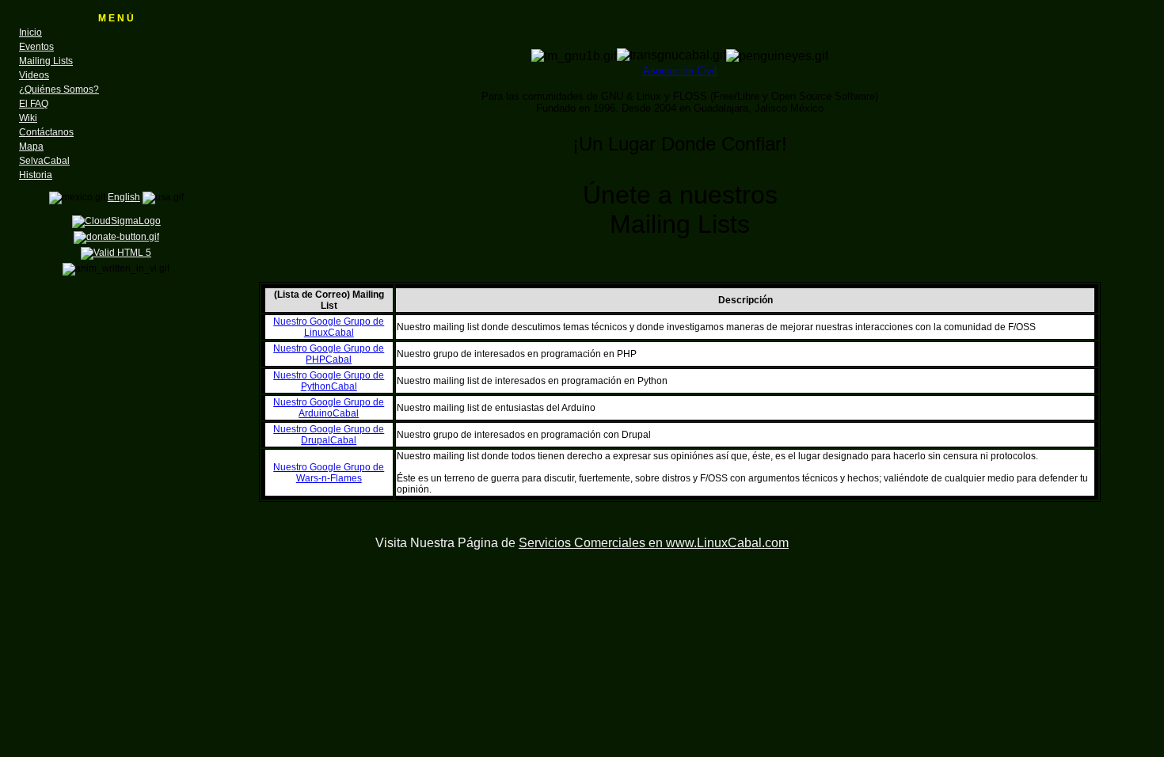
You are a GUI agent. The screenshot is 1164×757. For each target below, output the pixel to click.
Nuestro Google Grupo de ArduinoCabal (328, 408)
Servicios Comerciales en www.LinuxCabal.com (654, 543)
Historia (35, 175)
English (124, 197)
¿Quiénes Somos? (59, 89)
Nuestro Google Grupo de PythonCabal (328, 381)
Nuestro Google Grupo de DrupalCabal (328, 435)
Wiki (28, 118)
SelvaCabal (44, 160)
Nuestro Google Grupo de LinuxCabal (328, 327)
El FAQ (33, 103)
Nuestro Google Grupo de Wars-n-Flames (328, 473)
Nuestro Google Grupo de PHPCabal (328, 354)
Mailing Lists (46, 61)
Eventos (36, 46)
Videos (34, 75)
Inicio (30, 32)
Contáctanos (46, 132)
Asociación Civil (680, 71)
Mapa (31, 146)
